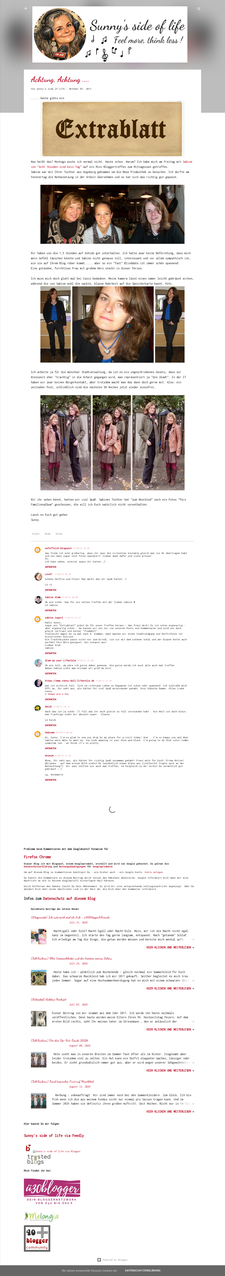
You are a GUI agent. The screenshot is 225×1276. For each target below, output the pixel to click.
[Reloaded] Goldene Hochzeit (48, 999)
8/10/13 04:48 (64, 732)
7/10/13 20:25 (63, 574)
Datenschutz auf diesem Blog (69, 898)
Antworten (50, 567)
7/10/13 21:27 (73, 618)
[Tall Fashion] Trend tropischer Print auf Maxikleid (62, 1081)
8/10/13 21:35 (63, 755)
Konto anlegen (154, 872)
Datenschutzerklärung (38, 866)
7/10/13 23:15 (61, 706)
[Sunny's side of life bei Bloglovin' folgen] (28, 1151)
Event (36, 533)
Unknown (50, 732)
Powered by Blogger (114, 1259)
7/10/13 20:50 (70, 597)
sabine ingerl (54, 617)
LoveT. (49, 574)
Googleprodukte (102, 866)
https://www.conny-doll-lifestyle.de (69, 680)
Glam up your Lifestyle (60, 660)
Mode (47, 533)
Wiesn (59, 533)
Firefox (30, 857)
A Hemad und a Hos (57, 694)
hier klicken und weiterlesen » (170, 947)
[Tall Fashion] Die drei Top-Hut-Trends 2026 (59, 1040)
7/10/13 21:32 (104, 681)
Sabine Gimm (52, 597)
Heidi (48, 706)
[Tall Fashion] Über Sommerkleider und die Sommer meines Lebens (71, 958)
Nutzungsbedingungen (72, 866)
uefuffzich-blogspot (58, 548)
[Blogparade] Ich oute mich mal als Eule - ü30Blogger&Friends (70, 917)
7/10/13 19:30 (81, 548)
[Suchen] (199, 9)
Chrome (45, 857)
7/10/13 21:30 (85, 660)
